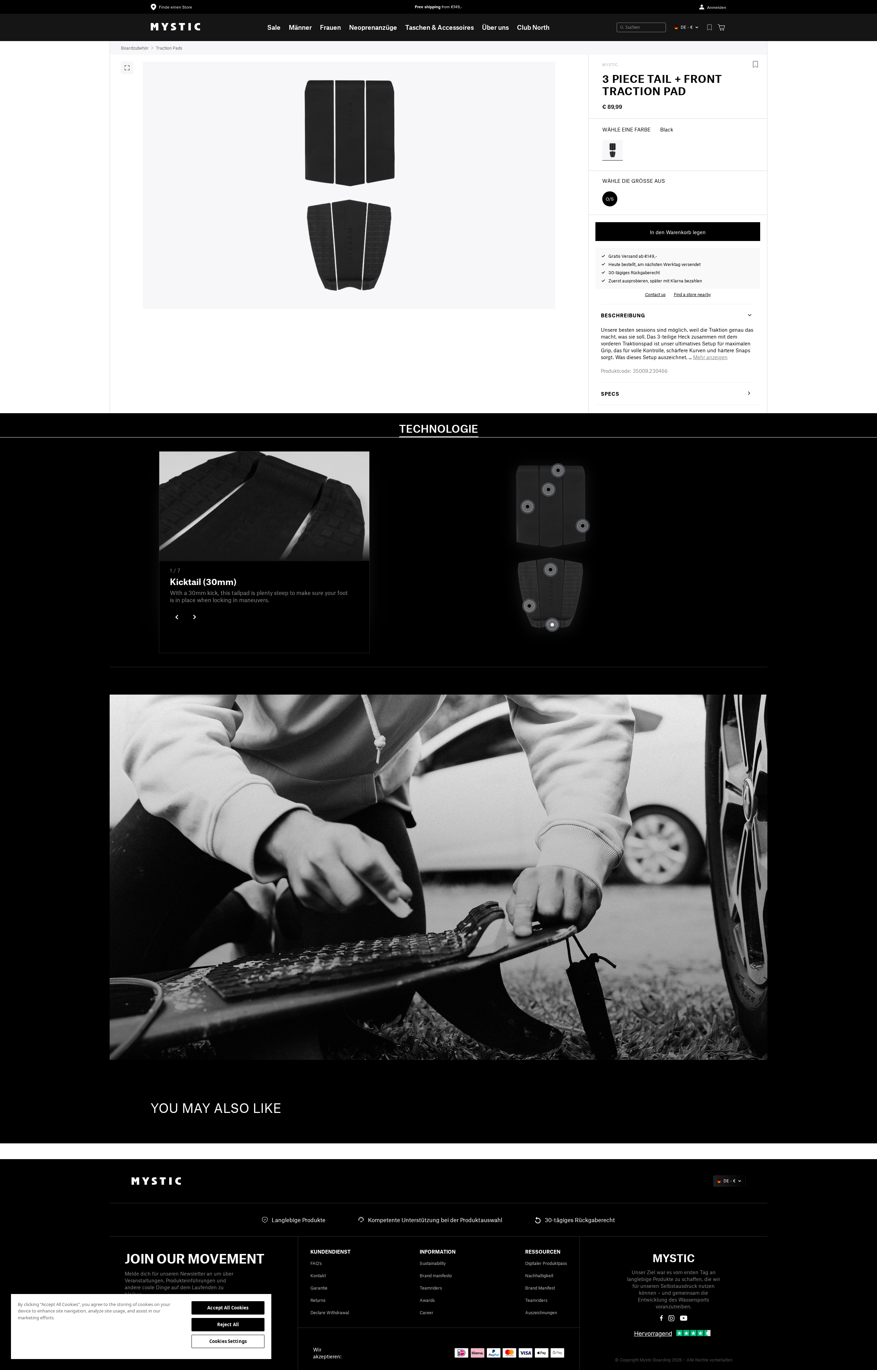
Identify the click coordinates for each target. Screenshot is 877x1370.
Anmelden (716, 7)
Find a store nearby (692, 294)
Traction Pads (169, 48)
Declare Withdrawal (329, 1312)
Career (426, 1312)
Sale (274, 27)
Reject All (228, 1324)
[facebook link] (661, 1318)
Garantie (319, 1288)
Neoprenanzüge (373, 27)
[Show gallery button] (127, 68)
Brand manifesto (436, 1275)
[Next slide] (194, 617)
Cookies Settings (228, 1341)
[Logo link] (175, 27)
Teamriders (431, 1288)
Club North (533, 27)
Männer (300, 27)
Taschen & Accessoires (439, 27)
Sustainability (433, 1263)
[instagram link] (671, 1318)
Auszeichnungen (541, 1312)
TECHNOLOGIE (438, 428)
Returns (317, 1300)
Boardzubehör (135, 48)
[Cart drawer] (721, 27)
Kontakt (318, 1275)
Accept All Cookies (227, 1308)
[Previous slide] (177, 617)
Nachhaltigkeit (539, 1275)
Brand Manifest (540, 1288)
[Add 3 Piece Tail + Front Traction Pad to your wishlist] (755, 64)
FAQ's (316, 1263)
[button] (710, 357)
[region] (141, 1326)
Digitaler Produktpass (546, 1263)
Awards (427, 1300)
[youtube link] (683, 1318)
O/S (610, 199)
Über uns (495, 27)
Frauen (330, 27)
